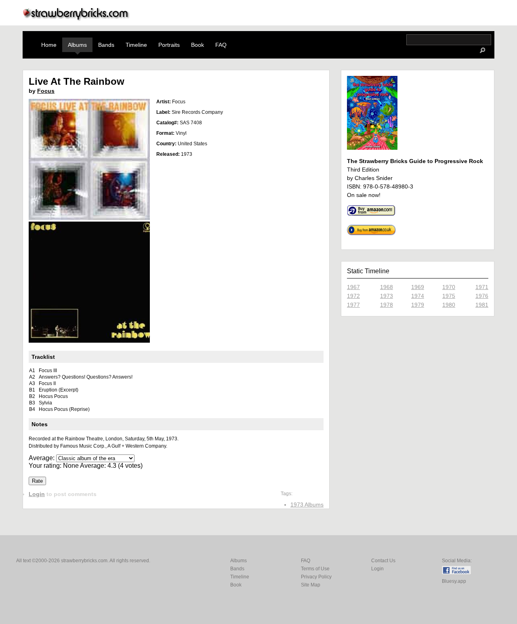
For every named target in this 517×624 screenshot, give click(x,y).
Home (49, 45)
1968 (386, 287)
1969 (417, 287)
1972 (353, 296)
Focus (46, 91)
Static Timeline (368, 271)
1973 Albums (307, 504)
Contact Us (383, 560)
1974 (417, 296)
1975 (448, 296)
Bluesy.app (454, 581)
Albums (77, 45)
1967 (353, 287)
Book (197, 45)
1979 (417, 305)
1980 (448, 305)
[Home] (76, 18)
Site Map (310, 585)
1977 (353, 305)
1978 (386, 305)
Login (37, 494)
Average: (42, 457)
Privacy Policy (316, 577)
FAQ (221, 45)
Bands (106, 45)
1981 (481, 305)
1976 (481, 296)
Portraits (169, 45)
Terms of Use (315, 569)
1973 (386, 296)
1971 (481, 287)
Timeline (136, 45)
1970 (448, 287)
